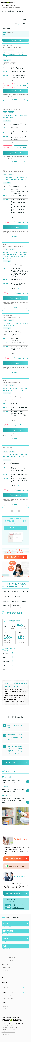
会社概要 (4, 1002)
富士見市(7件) (16, 596)
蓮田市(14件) (6, 606)
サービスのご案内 (7, 996)
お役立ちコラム (6, 982)
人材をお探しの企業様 (7, 992)
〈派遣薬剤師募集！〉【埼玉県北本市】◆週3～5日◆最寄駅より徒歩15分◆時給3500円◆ (15, 55)
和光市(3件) (5, 601)
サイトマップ (5, 1013)
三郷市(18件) (15, 601)
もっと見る (15, 80)
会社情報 (5, 1006)
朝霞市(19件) (16, 606)
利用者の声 (6, 970)
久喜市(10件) (6, 591)
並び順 (15, 23)
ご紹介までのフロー (8, 998)
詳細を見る (15, 99)
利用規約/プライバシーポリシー (9, 1029)
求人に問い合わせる (22, 85)
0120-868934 (18, 908)
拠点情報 (5, 1009)
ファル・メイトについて (8, 954)
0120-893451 (17, 905)
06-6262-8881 (7, 1027)
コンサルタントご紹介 (9, 960)
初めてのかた (5, 964)
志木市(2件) (25, 601)
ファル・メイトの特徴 (9, 957)
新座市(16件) (6, 596)
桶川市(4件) (15, 591)
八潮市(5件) (25, 591)
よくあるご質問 (7, 973)
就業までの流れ (7, 968)
